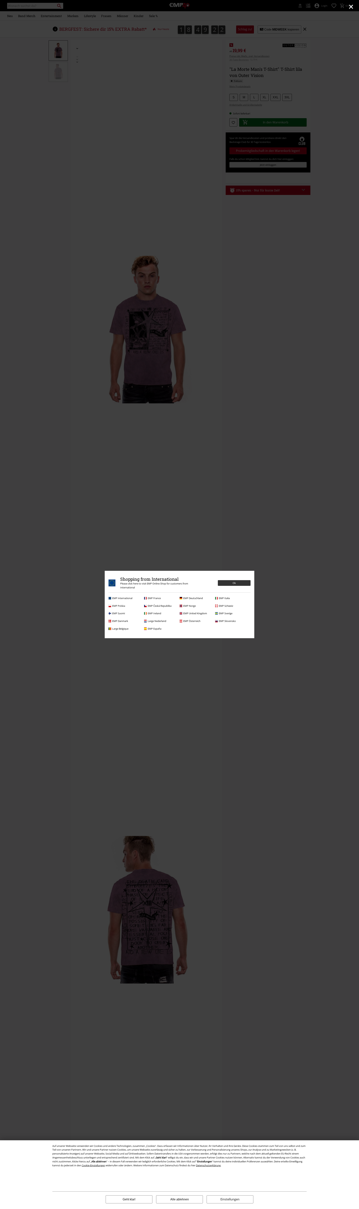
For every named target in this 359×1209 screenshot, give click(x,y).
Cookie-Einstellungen (93, 1165)
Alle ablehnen (179, 1199)
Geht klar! (129, 1199)
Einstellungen (230, 1199)
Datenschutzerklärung (208, 1165)
